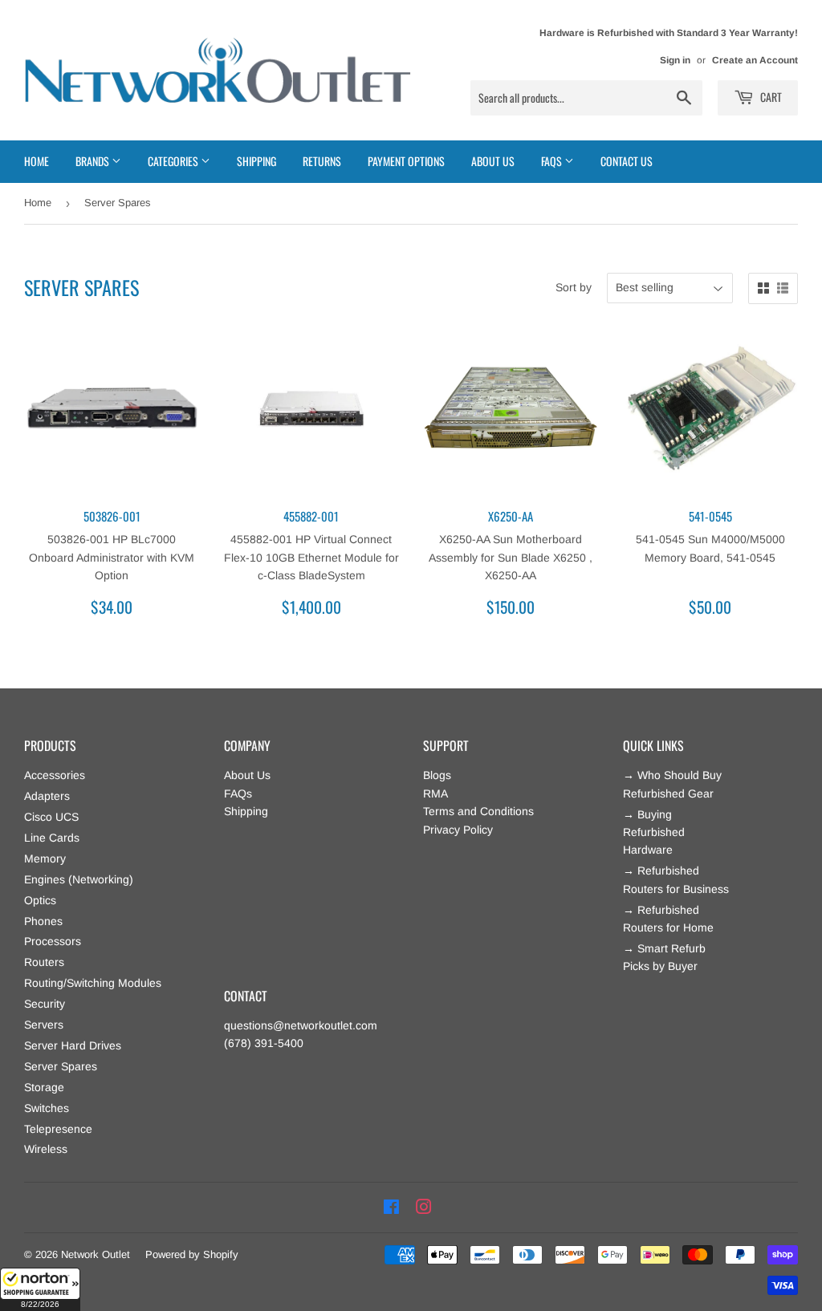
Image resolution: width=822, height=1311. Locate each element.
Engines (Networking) (78, 879)
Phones (43, 921)
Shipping (256, 160)
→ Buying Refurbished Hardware (654, 832)
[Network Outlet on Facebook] (391, 1207)
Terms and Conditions (478, 811)
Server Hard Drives (72, 1045)
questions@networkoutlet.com (300, 1025)
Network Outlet (95, 1254)
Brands (93, 160)
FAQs (238, 793)
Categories (174, 160)
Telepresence (58, 1128)
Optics (40, 900)
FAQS (552, 160)
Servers (43, 1024)
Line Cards (51, 837)
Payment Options (406, 160)
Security (44, 1003)
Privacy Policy (458, 829)
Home (36, 160)
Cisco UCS (51, 816)
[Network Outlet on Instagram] (424, 1207)
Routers (44, 962)
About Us (493, 160)
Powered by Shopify (191, 1254)
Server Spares (60, 1066)
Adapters (47, 795)
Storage (44, 1087)
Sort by (573, 287)
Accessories (54, 775)
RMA (435, 793)
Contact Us (626, 160)
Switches (46, 1108)
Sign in (675, 60)
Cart (770, 96)
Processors (52, 941)
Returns (322, 160)
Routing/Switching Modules (92, 982)
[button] (40, 1289)
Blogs (437, 775)
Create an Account (755, 60)
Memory (45, 858)
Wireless (45, 1149)
